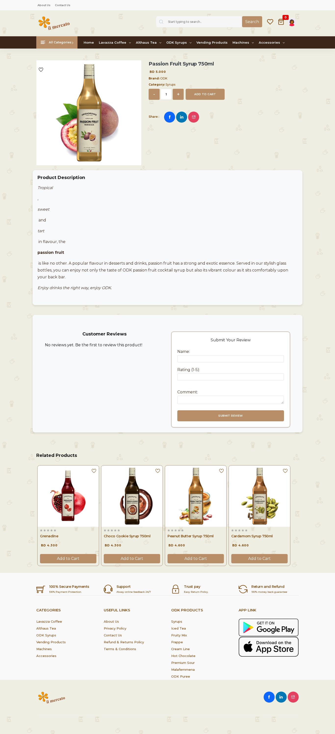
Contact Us (62, 5)
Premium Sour (183, 663)
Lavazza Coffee (113, 42)
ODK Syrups (177, 42)
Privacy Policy (115, 628)
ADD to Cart (205, 94)
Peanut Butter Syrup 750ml (191, 536)
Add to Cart (68, 558)
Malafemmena (183, 669)
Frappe (177, 642)
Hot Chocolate (183, 656)
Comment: (187, 392)
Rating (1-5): (188, 369)
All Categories (59, 42)
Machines (241, 42)
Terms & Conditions (120, 649)
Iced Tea (178, 628)
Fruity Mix (179, 635)
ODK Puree (180, 676)
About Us (44, 5)
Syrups (176, 621)
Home (89, 42)
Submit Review (230, 415)
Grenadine (49, 536)
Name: (183, 351)
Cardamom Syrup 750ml (252, 536)
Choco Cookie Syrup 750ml (127, 536)
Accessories (270, 42)
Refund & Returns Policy (124, 642)
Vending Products (212, 42)
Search (252, 21)
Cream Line (180, 649)
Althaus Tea (147, 42)
